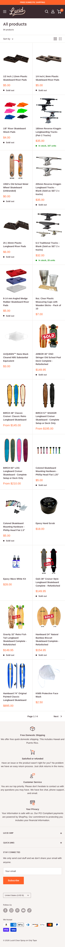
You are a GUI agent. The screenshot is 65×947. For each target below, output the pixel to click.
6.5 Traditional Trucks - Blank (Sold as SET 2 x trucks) (47, 246)
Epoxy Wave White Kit (14, 579)
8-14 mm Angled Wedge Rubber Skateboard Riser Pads (16, 301)
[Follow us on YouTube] (23, 910)
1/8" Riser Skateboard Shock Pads (14, 130)
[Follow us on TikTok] (29, 910)
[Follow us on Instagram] (11, 910)
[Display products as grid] (55, 38)
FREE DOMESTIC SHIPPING (32, 2)
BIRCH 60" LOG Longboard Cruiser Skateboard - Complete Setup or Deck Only (15, 473)
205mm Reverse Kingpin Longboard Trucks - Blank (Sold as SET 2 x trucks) (48, 189)
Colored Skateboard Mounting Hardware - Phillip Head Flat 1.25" (47, 471)
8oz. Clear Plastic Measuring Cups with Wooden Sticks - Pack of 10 (48, 303)
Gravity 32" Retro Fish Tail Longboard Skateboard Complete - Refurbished (15, 639)
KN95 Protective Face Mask (47, 695)
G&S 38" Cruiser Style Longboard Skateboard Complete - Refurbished (48, 582)
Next (56, 716)
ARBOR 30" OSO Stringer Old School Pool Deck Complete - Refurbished (48, 359)
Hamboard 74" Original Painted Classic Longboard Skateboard (15, 696)
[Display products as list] (60, 38)
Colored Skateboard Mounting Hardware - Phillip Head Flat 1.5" (14, 526)
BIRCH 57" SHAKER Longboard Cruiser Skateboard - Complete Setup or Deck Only (47, 418)
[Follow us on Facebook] (5, 910)
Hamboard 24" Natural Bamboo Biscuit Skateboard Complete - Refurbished (47, 639)
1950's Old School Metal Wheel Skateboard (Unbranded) (15, 187)
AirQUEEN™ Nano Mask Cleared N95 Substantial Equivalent (15, 357)
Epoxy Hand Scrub (45, 523)
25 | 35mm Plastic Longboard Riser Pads (14, 245)
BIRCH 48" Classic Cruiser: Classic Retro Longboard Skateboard (14, 416)
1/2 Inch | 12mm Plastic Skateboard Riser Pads (15, 78)
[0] (59, 11)
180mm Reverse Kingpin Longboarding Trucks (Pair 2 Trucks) (48, 131)
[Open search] (46, 11)
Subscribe (13, 880)
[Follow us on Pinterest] (17, 910)
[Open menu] (4, 11)
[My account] (52, 11)
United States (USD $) (14, 895)
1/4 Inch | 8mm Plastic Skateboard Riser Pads (47, 78)
